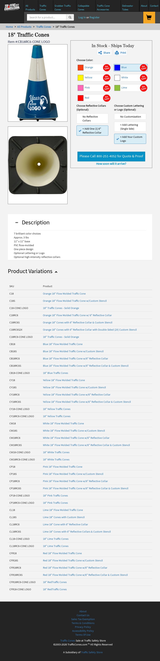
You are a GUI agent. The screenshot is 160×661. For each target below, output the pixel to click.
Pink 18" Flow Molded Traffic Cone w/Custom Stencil (73, 474)
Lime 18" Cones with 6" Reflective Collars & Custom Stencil (77, 531)
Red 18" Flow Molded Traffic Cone (62, 553)
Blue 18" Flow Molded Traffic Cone (63, 344)
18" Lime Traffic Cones (55, 539)
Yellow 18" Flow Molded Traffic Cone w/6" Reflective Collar (76, 394)
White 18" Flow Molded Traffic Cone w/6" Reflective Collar (76, 438)
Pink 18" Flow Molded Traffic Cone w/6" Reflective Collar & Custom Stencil (85, 488)
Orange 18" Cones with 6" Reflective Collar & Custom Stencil (77, 322)
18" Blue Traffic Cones (55, 373)
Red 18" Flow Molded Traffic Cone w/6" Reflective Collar (75, 567)
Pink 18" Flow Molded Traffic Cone (62, 466)
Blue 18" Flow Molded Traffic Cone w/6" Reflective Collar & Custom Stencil (86, 365)
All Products (24, 26)
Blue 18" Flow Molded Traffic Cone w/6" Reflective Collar (75, 358)
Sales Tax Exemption (83, 619)
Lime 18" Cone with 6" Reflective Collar (65, 524)
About (83, 611)
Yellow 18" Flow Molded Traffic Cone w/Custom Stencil (74, 387)
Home (9, 26)
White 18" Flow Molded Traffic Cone (63, 423)
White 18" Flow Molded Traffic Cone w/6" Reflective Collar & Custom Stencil (86, 445)
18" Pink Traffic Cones (55, 495)
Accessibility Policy (83, 631)
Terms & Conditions (83, 623)
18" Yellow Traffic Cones (56, 409)
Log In (82, 17)
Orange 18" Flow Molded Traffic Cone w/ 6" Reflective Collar (77, 315)
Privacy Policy (83, 627)
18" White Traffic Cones (56, 452)
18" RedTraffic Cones (55, 582)
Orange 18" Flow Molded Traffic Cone (64, 293)
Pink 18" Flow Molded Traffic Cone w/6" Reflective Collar (75, 481)
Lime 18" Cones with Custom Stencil (64, 517)
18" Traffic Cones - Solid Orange (61, 308)
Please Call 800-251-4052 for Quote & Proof (111, 156)
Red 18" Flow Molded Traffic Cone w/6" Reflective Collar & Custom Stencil (85, 575)
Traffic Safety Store (92, 652)
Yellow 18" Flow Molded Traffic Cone (64, 380)
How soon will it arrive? (111, 163)
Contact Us (83, 615)
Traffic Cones (43, 26)
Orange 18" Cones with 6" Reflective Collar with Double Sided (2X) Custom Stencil (90, 329)
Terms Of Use (83, 634)
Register (95, 17)
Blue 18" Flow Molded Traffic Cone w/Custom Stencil (73, 351)
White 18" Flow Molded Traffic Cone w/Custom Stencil (74, 430)
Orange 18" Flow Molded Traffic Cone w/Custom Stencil (75, 301)
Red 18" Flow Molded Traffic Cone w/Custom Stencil (73, 560)
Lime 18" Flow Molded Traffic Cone (63, 510)
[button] (104, 52)
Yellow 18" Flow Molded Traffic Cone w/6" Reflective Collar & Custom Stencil (87, 402)
